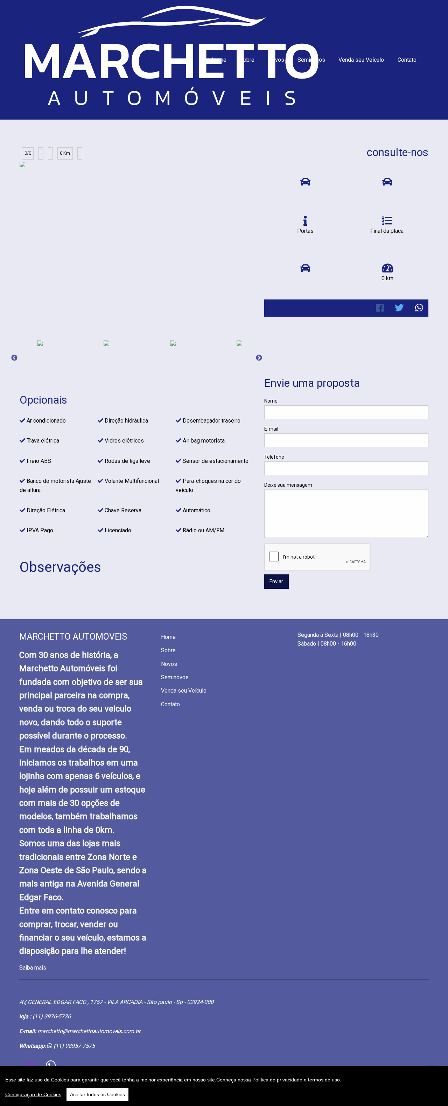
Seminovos (311, 59)
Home (219, 59)
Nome (271, 401)
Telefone (274, 457)
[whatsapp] (50, 1065)
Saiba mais (32, 967)
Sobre (247, 59)
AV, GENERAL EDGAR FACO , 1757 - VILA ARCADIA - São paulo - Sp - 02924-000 (116, 1002)
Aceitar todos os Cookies (97, 1094)
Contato (407, 59)
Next (258, 358)
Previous (14, 358)
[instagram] (29, 1065)
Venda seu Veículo (361, 59)
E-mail (271, 429)
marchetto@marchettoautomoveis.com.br (88, 1031)
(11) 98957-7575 (74, 1046)
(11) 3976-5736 (52, 1016)
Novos (276, 59)
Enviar (276, 582)
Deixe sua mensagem (288, 485)
